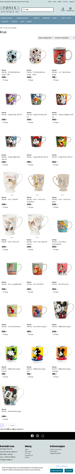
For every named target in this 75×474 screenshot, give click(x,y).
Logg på (71, 1)
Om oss (65, 1)
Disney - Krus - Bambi (10, 199)
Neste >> (13, 425)
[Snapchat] (43, 436)
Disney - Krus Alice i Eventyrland (59, 243)
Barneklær (46, 18)
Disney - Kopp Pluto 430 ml (62, 157)
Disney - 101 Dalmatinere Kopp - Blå (11, 73)
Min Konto (28, 451)
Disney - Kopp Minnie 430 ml (37, 157)
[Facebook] (32, 436)
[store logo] (10, 10)
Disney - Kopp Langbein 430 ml (62, 115)
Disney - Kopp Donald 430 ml (37, 115)
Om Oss (27, 453)
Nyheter (14, 22)
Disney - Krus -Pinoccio (10, 242)
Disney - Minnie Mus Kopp (11, 411)
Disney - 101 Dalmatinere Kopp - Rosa (36, 73)
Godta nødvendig (56, 470)
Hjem (54, 1)
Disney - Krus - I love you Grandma (36, 200)
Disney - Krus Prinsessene (11, 326)
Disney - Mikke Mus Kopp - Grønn (11, 370)
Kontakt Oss (29, 455)
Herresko (36, 18)
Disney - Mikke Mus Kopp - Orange (62, 370)
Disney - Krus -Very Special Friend (37, 243)
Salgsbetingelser (55, 453)
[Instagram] (37, 436)
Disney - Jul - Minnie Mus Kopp (61, 73)
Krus (14, 28)
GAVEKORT (5, 22)
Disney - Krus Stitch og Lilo (36, 326)
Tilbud (50, 1)
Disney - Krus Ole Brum (35, 284)
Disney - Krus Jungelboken (12, 284)
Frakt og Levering (55, 449)
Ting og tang (8, 28)
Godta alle (69, 470)
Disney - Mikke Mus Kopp (61, 326)
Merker (60, 1)
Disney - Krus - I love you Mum (61, 200)
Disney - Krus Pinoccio (60, 284)
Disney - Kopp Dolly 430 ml (12, 114)
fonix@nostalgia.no (6, 460)
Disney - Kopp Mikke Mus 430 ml (11, 158)
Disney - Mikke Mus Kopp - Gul (36, 370)
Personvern (54, 451)
